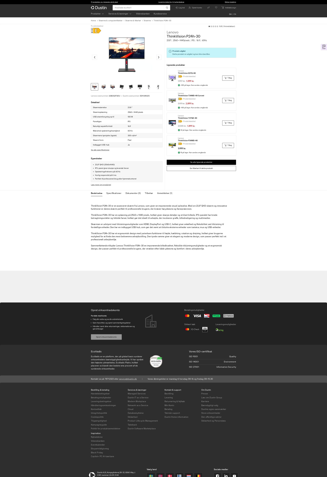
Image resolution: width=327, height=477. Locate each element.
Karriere (205, 401)
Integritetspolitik (99, 413)
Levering (169, 397)
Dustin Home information (176, 417)
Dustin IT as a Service (138, 397)
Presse (204, 393)
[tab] (97, 193)
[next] (158, 57)
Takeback (132, 425)
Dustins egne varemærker (213, 409)
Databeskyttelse (136, 413)
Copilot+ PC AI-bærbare (102, 456)
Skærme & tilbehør (133, 21)
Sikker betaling (230, 2)
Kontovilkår (96, 409)
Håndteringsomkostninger (103, 405)
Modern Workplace (137, 401)
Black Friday (97, 452)
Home (93, 21)
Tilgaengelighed (99, 421)
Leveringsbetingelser (101, 401)
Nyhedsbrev (97, 437)
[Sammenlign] (208, 7)
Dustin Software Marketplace (142, 428)
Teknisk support (172, 413)
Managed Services (137, 393)
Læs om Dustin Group (211, 397)
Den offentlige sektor (211, 417)
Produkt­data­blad (97, 26)
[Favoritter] (216, 7)
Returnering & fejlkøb (175, 401)
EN (235, 14)
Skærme (147, 21)
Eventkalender (98, 445)
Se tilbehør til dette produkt (201, 168)
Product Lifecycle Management (143, 421)
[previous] (94, 57)
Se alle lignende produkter (201, 162)
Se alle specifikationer (100, 150)
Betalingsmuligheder (101, 397)
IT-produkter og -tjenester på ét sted (104, 2)
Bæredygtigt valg (209, 405)
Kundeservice (160, 14)
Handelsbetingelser (100, 393)
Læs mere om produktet (101, 185)
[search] (167, 7)
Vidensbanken (143, 14)
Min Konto (169, 405)
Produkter (96, 14)
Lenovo (172, 32)
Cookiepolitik (97, 417)
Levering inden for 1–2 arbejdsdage (171, 2)
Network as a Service (138, 405)
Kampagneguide (99, 425)
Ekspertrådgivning (100, 448)
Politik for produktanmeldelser (105, 428)
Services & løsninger (118, 14)
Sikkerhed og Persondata (213, 421)
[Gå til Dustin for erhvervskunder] (99, 7)
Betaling (169, 409)
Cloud (130, 409)
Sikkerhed (132, 417)
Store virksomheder (210, 413)
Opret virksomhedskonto (106, 337)
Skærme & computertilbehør (110, 21)
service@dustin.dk (128, 379)
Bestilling (169, 393)
